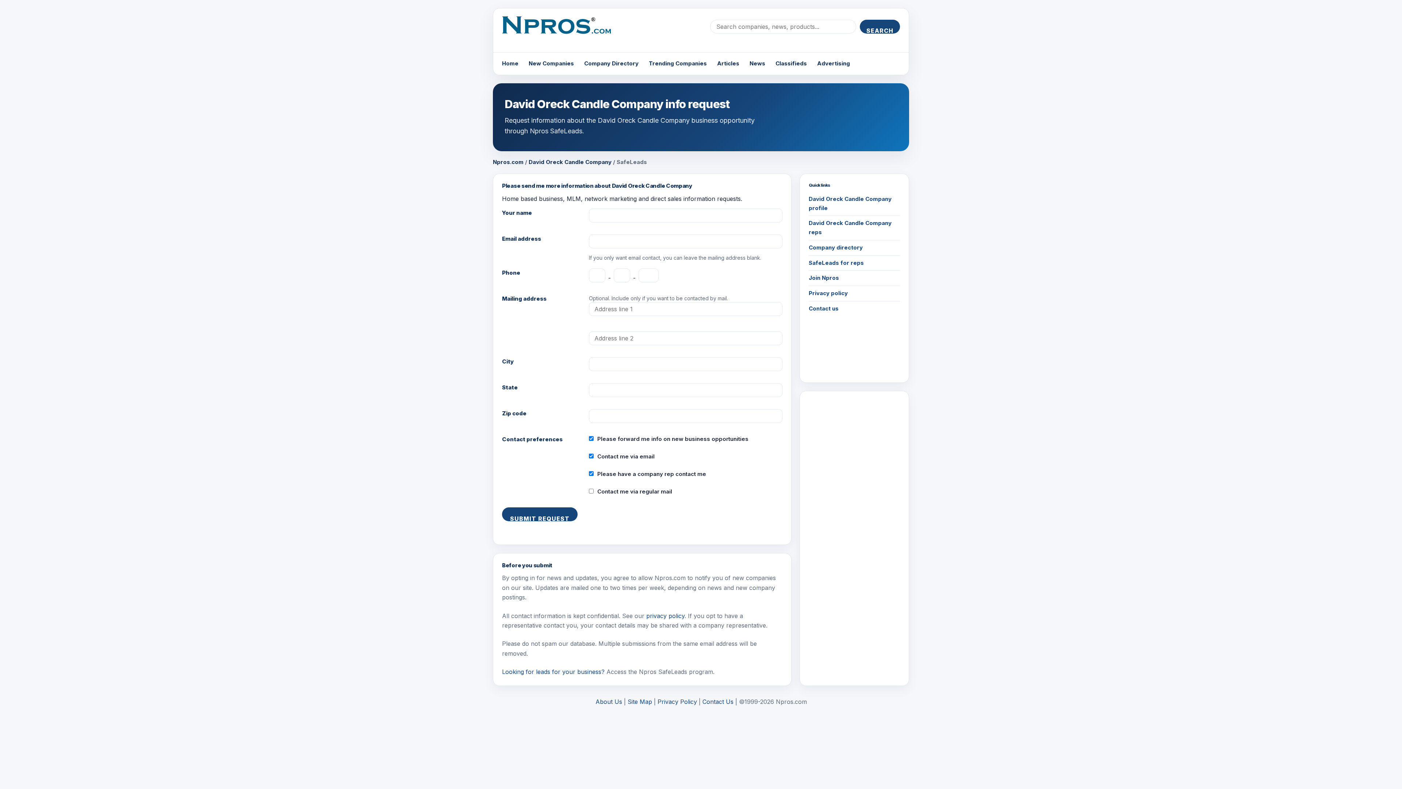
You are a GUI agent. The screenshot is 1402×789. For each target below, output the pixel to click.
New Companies (551, 63)
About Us (608, 701)
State (510, 387)
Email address (521, 238)
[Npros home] (562, 31)
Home (510, 63)
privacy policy (665, 616)
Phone (511, 272)
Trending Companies (678, 63)
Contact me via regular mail (634, 491)
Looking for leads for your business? (553, 671)
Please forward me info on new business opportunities (672, 438)
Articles (728, 63)
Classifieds (791, 63)
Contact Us (717, 701)
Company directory (836, 247)
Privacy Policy (677, 701)
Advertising (833, 63)
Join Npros (824, 277)
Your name (517, 212)
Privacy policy (828, 293)
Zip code (514, 413)
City (508, 361)
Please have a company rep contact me (651, 473)
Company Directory (611, 63)
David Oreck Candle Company (570, 162)
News (757, 63)
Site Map (640, 701)
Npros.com (508, 162)
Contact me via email (626, 456)
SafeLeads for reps (836, 262)
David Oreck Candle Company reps (850, 228)
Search (879, 30)
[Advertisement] (854, 509)
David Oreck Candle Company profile (850, 203)
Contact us (824, 308)
